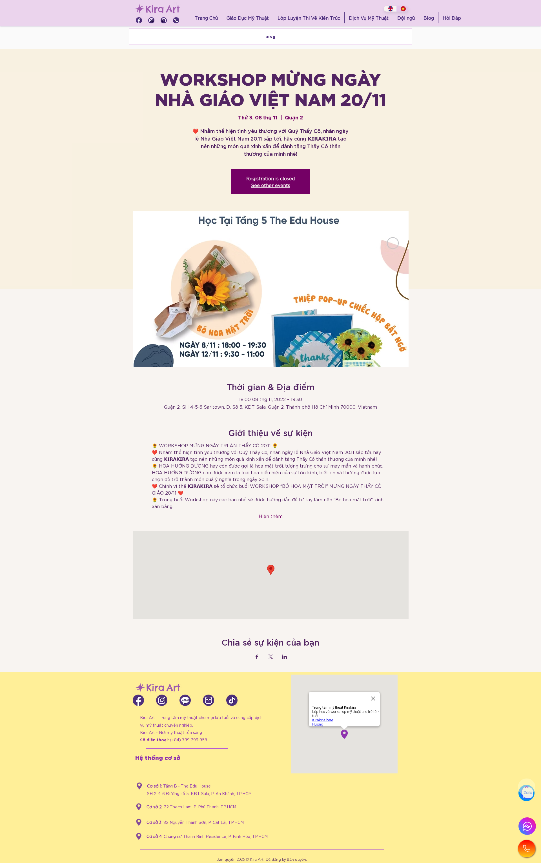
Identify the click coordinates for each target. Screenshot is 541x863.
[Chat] (527, 826)
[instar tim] (151, 20)
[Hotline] (526, 848)
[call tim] (176, 20)
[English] (390, 9)
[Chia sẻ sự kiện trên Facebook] (257, 657)
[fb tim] (139, 20)
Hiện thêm (271, 516)
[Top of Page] (526, 787)
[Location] (139, 786)
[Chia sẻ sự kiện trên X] (270, 657)
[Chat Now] (526, 806)
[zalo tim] (185, 700)
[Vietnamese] (402, 9)
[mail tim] (164, 20)
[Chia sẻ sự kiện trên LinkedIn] (284, 657)
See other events (270, 185)
